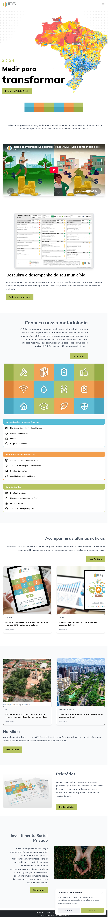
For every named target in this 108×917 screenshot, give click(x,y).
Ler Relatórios (66, 807)
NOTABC (66, 915)
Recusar (68, 910)
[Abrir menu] (103, 4)
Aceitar (92, 910)
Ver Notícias (12, 749)
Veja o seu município (19, 297)
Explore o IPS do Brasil (16, 91)
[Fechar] (102, 892)
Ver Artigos (96, 559)
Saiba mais (79, 356)
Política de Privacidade (67, 903)
